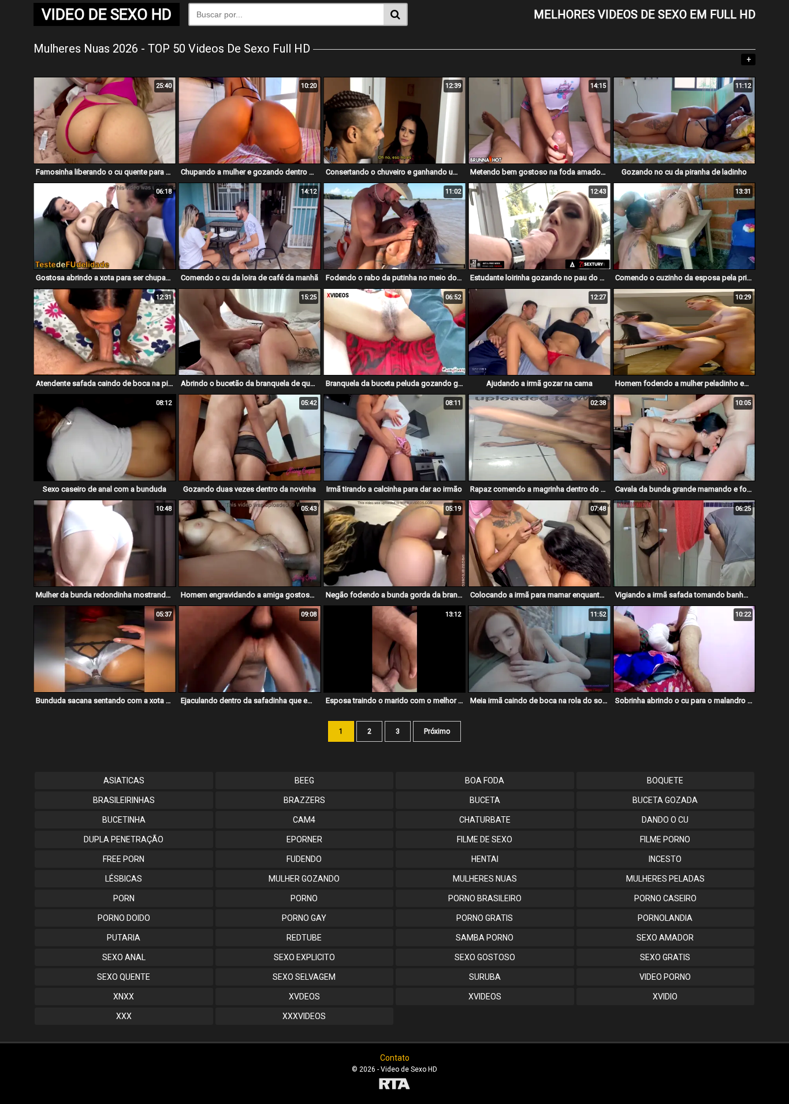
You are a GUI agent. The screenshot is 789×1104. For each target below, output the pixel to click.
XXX (124, 1016)
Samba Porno (484, 937)
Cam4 (304, 819)
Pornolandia (665, 918)
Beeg (304, 780)
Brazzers (304, 800)
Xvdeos (304, 996)
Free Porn (123, 859)
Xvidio (665, 996)
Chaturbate (485, 819)
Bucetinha (124, 819)
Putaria (123, 937)
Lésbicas (123, 878)
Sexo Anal (124, 957)
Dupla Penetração (123, 839)
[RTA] (394, 1085)
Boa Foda (484, 780)
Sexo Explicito (304, 957)
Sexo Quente (123, 977)
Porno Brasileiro (485, 898)
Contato (395, 1057)
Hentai (484, 859)
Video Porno (665, 977)
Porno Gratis (484, 918)
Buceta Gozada (665, 800)
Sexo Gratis (665, 957)
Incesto (665, 859)
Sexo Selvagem (304, 977)
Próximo (437, 731)
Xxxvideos (304, 1016)
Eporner (304, 839)
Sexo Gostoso (485, 957)
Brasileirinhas (124, 800)
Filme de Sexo (484, 839)
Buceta (485, 800)
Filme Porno (665, 839)
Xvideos (484, 996)
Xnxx (123, 996)
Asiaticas (123, 780)
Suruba (485, 977)
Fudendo (304, 859)
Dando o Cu (665, 819)
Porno (304, 898)
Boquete (665, 780)
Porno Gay (304, 918)
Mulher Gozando (304, 878)
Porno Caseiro (665, 898)
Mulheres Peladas (665, 878)
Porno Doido (124, 918)
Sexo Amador (665, 937)
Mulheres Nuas (485, 878)
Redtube (304, 937)
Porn (124, 898)
